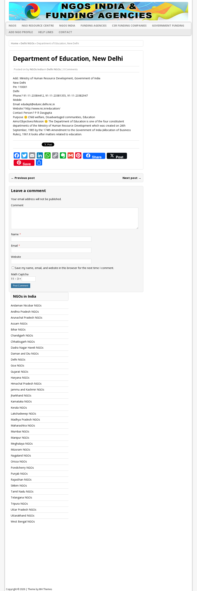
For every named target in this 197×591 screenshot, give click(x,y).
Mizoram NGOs (20, 449)
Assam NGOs (19, 323)
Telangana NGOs (21, 497)
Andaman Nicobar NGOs (26, 305)
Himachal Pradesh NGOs (26, 383)
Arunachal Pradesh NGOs (26, 317)
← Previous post (23, 178)
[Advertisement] (101, 559)
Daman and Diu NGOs (25, 353)
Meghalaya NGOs (22, 443)
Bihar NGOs (18, 329)
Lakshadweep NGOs (23, 413)
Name (15, 234)
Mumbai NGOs (20, 431)
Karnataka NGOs (21, 401)
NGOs (12, 25)
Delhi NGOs (54, 69)
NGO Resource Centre (38, 25)
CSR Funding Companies (129, 25)
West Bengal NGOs (23, 521)
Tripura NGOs (19, 503)
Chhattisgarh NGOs (23, 341)
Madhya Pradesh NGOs (25, 419)
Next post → (132, 178)
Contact (65, 32)
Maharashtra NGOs (23, 425)
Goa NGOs (17, 365)
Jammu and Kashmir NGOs (27, 389)
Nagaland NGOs (21, 455)
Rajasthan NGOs (21, 479)
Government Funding (168, 25)
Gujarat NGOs (19, 371)
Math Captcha (19, 274)
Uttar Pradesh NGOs (23, 509)
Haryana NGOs (20, 377)
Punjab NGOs (19, 473)
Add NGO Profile (21, 32)
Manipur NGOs (20, 437)
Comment (17, 205)
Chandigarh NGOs (22, 335)
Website (16, 257)
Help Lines (45, 32)
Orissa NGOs (19, 461)
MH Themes (45, 589)
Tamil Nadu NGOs (22, 491)
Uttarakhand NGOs (22, 515)
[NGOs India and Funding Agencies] (98, 11)
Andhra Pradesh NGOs (25, 311)
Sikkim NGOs (19, 485)
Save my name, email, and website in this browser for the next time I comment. (64, 268)
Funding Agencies (94, 25)
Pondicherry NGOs (22, 467)
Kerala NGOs (19, 407)
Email (14, 245)
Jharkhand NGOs (21, 395)
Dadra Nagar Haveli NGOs (27, 347)
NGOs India (67, 25)
